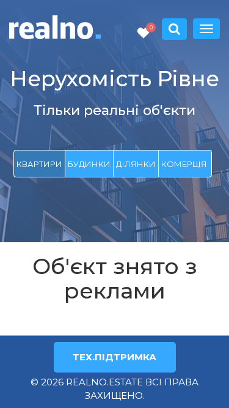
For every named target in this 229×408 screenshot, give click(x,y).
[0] (143, 33)
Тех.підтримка (114, 357)
